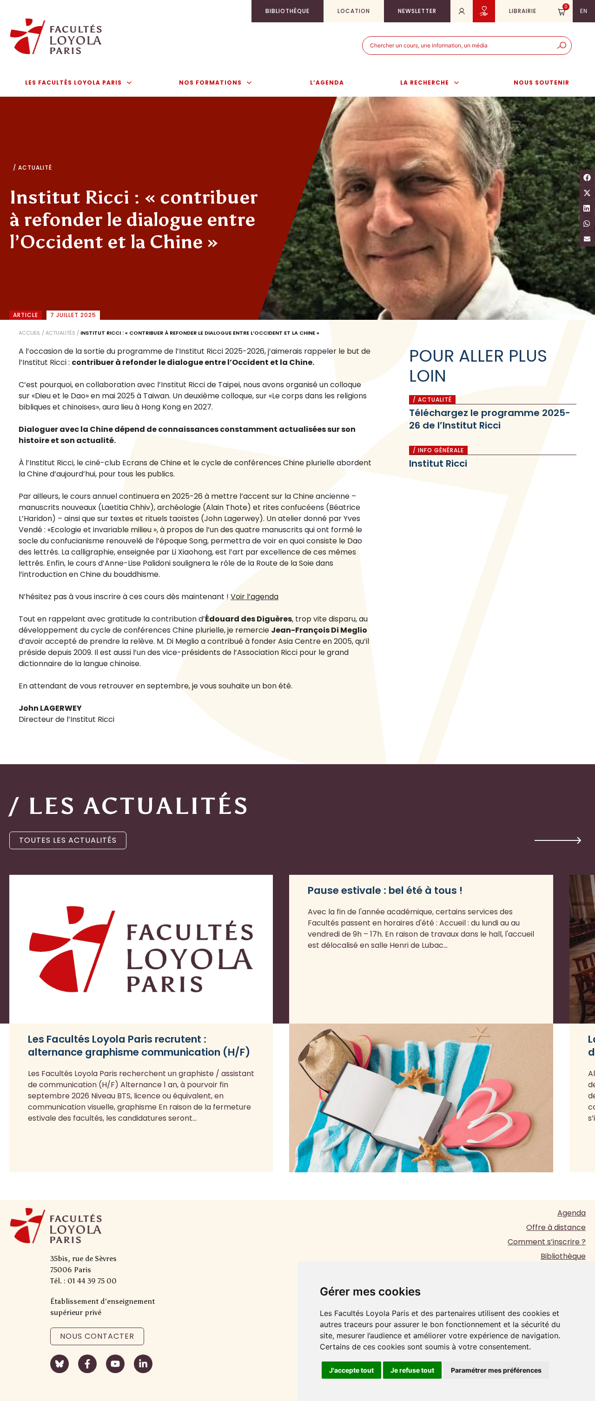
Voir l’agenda (254, 596)
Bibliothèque (287, 11)
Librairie (522, 11)
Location (353, 11)
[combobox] (457, 45)
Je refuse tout (412, 1370)
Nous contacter (97, 1336)
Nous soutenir (541, 82)
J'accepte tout (351, 1370)
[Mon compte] (461, 11)
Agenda (571, 1213)
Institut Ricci (438, 463)
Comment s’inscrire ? (547, 1241)
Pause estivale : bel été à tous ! (385, 890)
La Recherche (424, 82)
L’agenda (327, 82)
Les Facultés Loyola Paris (73, 82)
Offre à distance (556, 1227)
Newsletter (417, 11)
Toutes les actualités (68, 840)
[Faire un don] (484, 11)
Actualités (60, 333)
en (584, 11)
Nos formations (210, 82)
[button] (558, 840)
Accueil (29, 333)
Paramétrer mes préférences (496, 1370)
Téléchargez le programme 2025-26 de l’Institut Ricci (489, 419)
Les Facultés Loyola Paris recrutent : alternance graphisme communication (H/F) (139, 1046)
